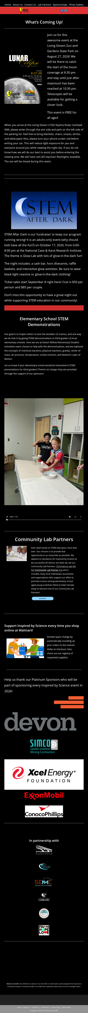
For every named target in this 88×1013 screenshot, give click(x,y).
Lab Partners (44, 4)
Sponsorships (60, 4)
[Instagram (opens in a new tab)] (65, 10)
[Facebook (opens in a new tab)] (62, 10)
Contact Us (30, 4)
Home (8, 4)
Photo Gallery (76, 4)
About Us (18, 4)
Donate (42, 598)
